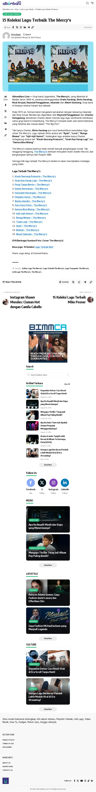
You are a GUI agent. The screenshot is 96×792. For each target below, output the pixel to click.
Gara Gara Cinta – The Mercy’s (31, 205)
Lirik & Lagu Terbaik (12, 14)
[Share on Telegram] (28, 27)
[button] (87, 3)
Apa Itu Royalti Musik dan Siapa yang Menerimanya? (46, 526)
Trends (33, 689)
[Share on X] (17, 27)
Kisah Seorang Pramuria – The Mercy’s (35, 176)
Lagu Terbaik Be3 (44, 247)
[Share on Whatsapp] (21, 27)
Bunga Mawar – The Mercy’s (31, 217)
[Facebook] (30, 487)
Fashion (33, 590)
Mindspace (34, 664)
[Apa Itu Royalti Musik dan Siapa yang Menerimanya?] (32, 404)
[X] (42, 487)
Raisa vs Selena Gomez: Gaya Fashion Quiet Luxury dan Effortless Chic (44, 598)
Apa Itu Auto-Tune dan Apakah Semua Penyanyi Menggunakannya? (53, 425)
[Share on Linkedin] (24, 27)
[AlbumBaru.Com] (11, 3)
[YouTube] (81, 780)
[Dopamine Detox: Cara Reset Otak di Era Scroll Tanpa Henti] (32, 393)
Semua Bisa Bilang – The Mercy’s (32, 209)
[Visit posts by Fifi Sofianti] (6, 36)
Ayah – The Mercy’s (26, 226)
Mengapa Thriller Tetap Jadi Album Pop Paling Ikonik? (47, 554)
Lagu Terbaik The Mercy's (53, 268)
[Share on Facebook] (13, 27)
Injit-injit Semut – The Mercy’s (32, 213)
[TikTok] (88, 780)
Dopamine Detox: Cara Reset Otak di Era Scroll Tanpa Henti (47, 670)
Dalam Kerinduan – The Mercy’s (31, 188)
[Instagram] (53, 487)
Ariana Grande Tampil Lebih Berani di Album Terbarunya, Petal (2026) (53, 439)
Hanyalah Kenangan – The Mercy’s (33, 193)
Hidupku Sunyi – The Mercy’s (30, 197)
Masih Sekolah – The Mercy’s (31, 234)
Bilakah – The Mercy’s (27, 230)
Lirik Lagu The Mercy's (21, 272)
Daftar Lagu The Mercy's (32, 268)
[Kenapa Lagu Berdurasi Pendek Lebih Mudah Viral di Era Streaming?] (32, 453)
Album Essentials (37, 548)
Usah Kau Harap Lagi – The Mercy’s (33, 180)
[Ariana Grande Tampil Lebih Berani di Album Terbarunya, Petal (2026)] (32, 439)
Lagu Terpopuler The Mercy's (77, 268)
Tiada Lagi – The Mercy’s (29, 222)
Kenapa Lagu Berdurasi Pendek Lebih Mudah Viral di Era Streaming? (54, 452)
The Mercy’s (40, 151)
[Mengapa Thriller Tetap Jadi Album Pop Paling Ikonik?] (32, 415)
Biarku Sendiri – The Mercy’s (30, 201)
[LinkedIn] (65, 487)
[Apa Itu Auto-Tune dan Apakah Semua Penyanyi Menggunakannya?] (32, 426)
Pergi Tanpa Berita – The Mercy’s (32, 184)
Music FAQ (34, 520)
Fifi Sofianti (16, 34)
